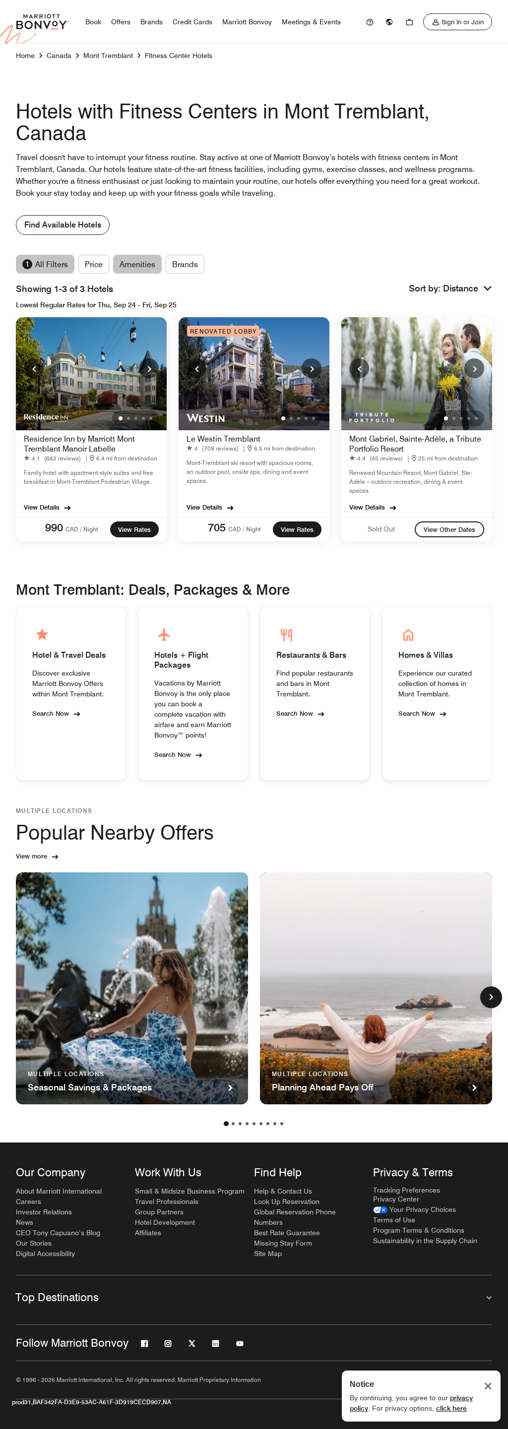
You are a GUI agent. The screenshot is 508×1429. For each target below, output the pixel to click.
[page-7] (267, 1123)
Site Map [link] (268, 1254)
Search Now (50, 713)
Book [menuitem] (93, 22)
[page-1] (226, 1123)
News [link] (24, 1222)
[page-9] (281, 1123)
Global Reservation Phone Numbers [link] (295, 1217)
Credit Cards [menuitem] (192, 22)
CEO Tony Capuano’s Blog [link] (58, 1233)
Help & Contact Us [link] (283, 1191)
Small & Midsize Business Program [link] (190, 1191)
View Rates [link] (134, 529)
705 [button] (217, 527)
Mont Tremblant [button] (108, 55)
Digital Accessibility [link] (45, 1254)
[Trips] (409, 22)
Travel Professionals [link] (166, 1201)
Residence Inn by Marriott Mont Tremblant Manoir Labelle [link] (79, 444)
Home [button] (25, 55)
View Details (42, 507)
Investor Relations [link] (44, 1212)
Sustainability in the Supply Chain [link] (425, 1241)
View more (31, 856)
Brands (185, 264)
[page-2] (233, 1123)
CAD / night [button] (81, 529)
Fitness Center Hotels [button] (178, 55)
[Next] (149, 368)
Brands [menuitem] (151, 22)
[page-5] (254, 1123)
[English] (389, 22)
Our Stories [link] (34, 1243)
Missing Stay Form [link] (283, 1243)
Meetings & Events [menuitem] (311, 22)
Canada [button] (59, 55)
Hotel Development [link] (165, 1222)
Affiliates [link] (148, 1233)
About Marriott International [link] (59, 1191)
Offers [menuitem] (120, 22)
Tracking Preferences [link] (406, 1190)
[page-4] (247, 1123)
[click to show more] (491, 997)
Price (94, 264)
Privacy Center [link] (396, 1199)
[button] (467, 289)
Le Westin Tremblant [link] (223, 439)
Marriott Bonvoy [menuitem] (247, 22)
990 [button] (54, 527)
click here (451, 1408)
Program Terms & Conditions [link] (418, 1230)
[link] (370, 22)
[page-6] (260, 1123)
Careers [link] (28, 1201)
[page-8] (274, 1123)
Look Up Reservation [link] (286, 1201)
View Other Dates (449, 529)
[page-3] (240, 1123)
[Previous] (34, 368)
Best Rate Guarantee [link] (287, 1233)
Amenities (137, 264)
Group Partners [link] (159, 1212)
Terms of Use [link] (394, 1220)
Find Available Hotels (62, 224)
